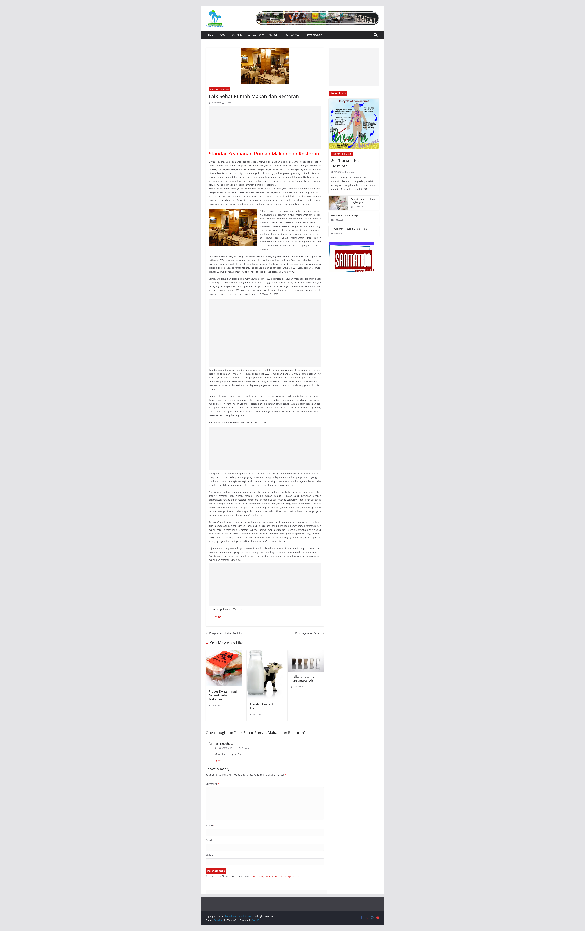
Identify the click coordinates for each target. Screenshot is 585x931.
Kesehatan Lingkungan (219, 89)
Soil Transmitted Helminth (345, 163)
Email (210, 840)
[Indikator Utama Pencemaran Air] (306, 652)
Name (210, 825)
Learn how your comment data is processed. (276, 876)
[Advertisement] (265, 127)
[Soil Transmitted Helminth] (354, 124)
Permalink (246, 748)
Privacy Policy (313, 34)
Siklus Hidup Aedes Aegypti (345, 215)
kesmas (228, 102)
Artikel (273, 34)
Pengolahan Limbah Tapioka (225, 633)
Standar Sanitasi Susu (261, 706)
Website (210, 855)
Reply (218, 760)
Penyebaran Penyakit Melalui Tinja (349, 228)
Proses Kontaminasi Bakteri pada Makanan (223, 695)
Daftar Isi (237, 34)
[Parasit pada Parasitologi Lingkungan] (338, 203)
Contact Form (255, 34)
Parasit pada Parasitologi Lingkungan (363, 201)
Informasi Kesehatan (220, 744)
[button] (279, 35)
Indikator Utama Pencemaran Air (302, 679)
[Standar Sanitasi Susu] (265, 652)
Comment (212, 783)
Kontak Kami (292, 34)
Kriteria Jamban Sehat (307, 633)
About (223, 34)
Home (211, 34)
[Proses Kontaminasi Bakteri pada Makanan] (224, 652)
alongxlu (218, 616)
